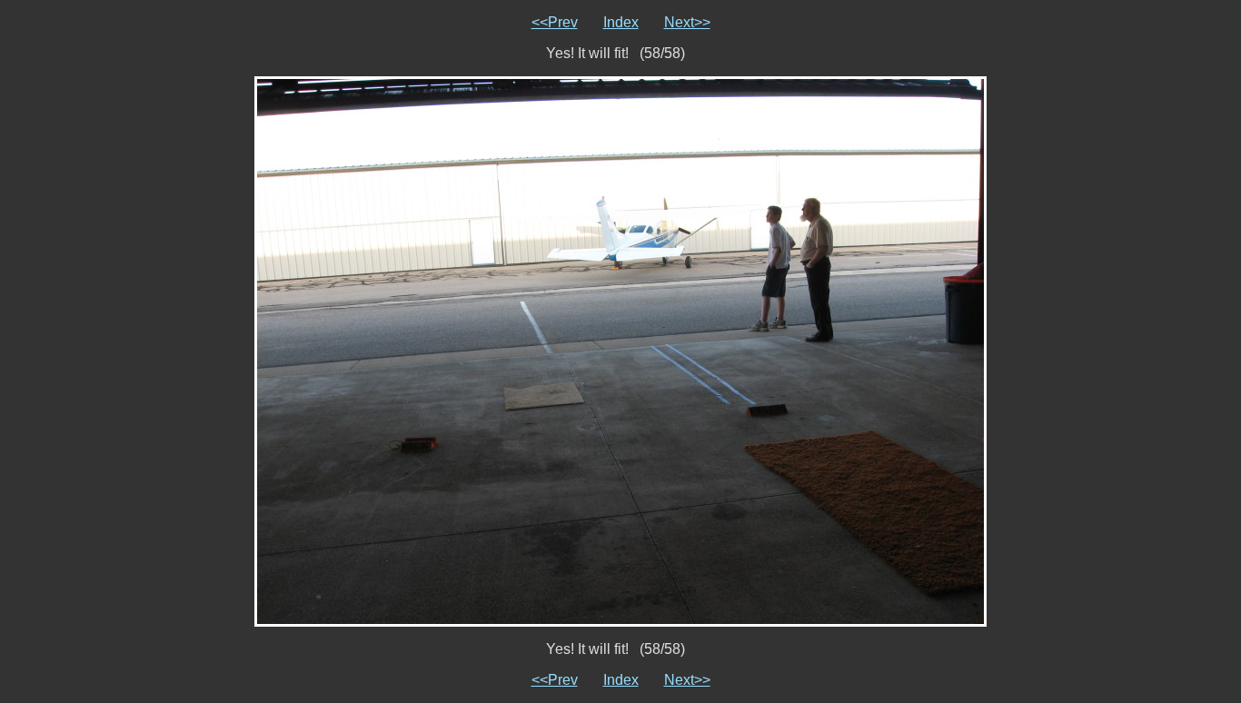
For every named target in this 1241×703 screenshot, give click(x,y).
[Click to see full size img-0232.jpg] (620, 350)
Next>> (687, 22)
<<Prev (554, 22)
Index (621, 22)
